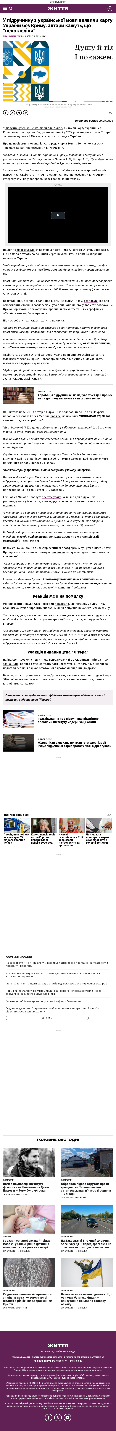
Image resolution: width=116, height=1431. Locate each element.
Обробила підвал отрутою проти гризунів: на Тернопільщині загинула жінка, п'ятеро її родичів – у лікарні (86, 1189)
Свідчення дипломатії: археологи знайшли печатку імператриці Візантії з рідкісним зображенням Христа (52, 1010)
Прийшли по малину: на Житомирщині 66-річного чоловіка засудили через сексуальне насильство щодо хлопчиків (53, 992)
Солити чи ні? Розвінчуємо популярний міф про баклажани (43, 1001)
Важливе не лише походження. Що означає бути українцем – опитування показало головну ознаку (86, 1299)
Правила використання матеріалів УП (84, 1357)
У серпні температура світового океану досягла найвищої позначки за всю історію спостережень (53, 975)
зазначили (10, 664)
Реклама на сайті (21, 1357)
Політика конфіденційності (47, 1357)
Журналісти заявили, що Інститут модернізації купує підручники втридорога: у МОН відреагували (74, 744)
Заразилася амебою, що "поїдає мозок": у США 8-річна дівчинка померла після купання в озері (26, 1244)
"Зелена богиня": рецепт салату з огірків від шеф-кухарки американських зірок (56, 983)
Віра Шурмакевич (12, 36)
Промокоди (75, 1361)
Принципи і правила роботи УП (50, 1361)
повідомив (62, 603)
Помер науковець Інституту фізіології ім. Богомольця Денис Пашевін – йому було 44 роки (26, 1187)
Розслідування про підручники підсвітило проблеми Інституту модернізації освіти (68, 720)
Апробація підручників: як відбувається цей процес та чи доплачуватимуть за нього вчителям (75, 396)
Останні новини (19, 957)
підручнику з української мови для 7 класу (34, 128)
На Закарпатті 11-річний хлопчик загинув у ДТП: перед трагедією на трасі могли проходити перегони (57, 964)
